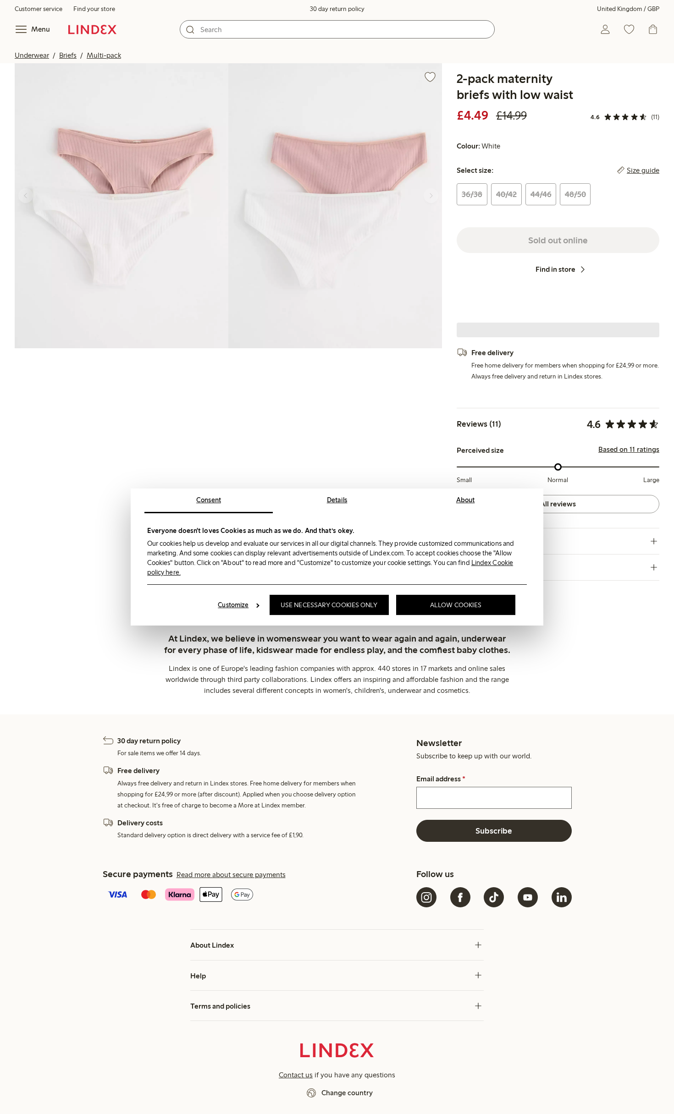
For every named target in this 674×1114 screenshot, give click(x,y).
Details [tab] (337, 500)
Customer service (38, 9)
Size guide (643, 170)
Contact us (296, 1074)
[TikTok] (494, 897)
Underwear (32, 55)
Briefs (68, 55)
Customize (233, 605)
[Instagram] (426, 897)
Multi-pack (104, 55)
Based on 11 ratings (628, 449)
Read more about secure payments (231, 874)
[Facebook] (460, 897)
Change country (347, 1092)
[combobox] (337, 29)
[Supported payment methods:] (258, 895)
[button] (121, 205)
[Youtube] (528, 897)
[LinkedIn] (562, 897)
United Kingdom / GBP (628, 9)
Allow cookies (455, 605)
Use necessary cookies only (329, 605)
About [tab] (465, 500)
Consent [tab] (208, 500)
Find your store (94, 9)
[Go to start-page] (92, 29)
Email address (440, 779)
